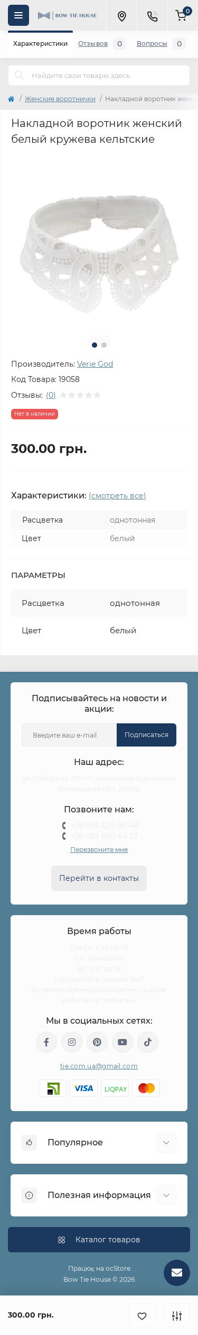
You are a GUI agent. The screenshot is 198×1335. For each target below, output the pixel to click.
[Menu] (18, 15)
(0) (51, 395)
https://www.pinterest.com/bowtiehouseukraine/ (97, 1042)
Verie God (95, 364)
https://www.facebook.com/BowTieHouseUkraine (46, 1042)
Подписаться (146, 735)
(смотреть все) (117, 495)
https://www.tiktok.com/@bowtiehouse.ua (147, 1042)
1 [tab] (94, 345)
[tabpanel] (99, 240)
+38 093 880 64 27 (104, 836)
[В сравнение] (177, 1315)
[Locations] (121, 15)
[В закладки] (142, 1315)
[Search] (19, 75)
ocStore (118, 1268)
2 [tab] (104, 345)
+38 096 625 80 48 (104, 825)
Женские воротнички (60, 99)
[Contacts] (152, 15)
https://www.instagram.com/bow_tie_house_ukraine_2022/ (71, 1042)
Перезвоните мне (99, 849)
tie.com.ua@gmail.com (99, 1066)
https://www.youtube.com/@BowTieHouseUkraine (122, 1042)
